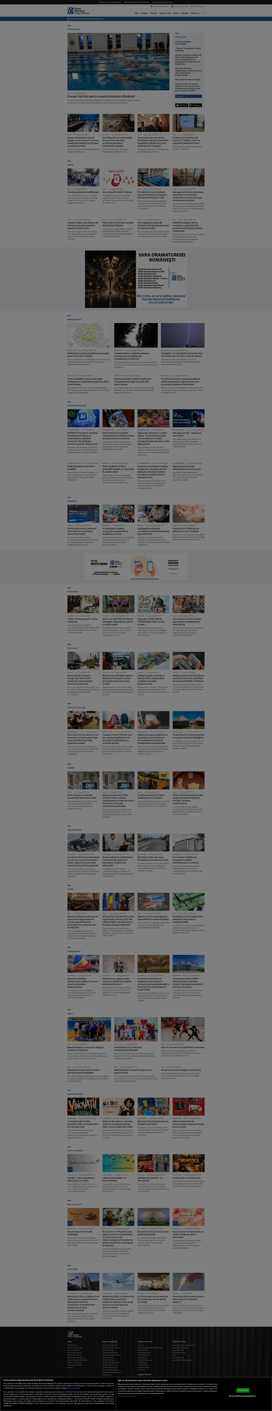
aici (73, 1399)
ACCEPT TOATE (243, 1390)
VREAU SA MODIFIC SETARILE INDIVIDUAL (242, 1396)
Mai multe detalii (74, 1388)
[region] (136, 1394)
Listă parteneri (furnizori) (127, 1396)
